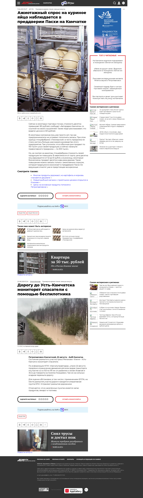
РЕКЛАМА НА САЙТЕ (43, 459)
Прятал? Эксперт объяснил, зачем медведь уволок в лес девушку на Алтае (111, 141)
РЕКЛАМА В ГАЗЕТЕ (58, 459)
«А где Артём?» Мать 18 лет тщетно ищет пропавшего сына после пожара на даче (111, 111)
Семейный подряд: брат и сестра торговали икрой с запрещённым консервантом (108, 88)
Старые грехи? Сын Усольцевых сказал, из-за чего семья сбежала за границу (111, 119)
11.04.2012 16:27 (22, 9)
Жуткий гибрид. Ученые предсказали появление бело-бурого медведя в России (112, 126)
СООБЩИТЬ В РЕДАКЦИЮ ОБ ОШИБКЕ (88, 459)
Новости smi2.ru (24, 275)
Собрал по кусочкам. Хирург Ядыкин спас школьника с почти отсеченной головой (112, 309)
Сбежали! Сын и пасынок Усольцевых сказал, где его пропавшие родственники (112, 294)
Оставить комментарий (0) (71, 196)
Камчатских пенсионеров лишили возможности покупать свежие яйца (39, 238)
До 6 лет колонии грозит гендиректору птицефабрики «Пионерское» (72, 238)
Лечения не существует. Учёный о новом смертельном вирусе (111, 147)
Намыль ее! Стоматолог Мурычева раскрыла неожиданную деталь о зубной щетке (111, 324)
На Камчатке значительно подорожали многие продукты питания (38, 245)
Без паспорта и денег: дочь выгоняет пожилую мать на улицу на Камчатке (108, 97)
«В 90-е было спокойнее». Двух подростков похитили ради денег (111, 133)
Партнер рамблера (56, 489)
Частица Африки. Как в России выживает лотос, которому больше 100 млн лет (111, 316)
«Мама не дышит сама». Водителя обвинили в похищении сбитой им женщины (107, 71)
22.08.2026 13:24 (22, 281)
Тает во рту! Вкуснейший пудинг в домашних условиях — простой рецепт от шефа (111, 287)
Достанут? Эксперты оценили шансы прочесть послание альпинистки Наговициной (112, 302)
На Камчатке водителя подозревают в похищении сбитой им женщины (108, 62)
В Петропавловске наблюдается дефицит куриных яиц (38, 230)
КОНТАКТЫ (70, 459)
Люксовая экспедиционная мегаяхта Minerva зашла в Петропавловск (108, 79)
